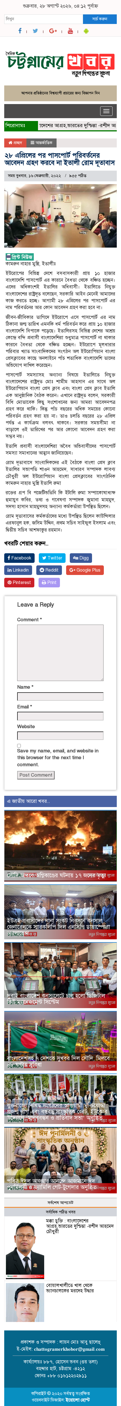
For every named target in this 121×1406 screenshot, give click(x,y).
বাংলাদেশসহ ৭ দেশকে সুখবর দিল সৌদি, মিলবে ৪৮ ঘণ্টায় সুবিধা (58, 1061)
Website (26, 727)
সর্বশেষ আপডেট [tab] (60, 1202)
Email (24, 707)
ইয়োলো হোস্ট (78, 1400)
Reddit (51, 570)
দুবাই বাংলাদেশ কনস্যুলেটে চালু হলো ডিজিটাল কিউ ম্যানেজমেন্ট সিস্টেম (56, 999)
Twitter (54, 558)
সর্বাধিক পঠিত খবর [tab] (60, 1212)
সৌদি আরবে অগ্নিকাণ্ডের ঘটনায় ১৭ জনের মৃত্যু (56, 875)
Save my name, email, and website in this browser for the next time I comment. (57, 758)
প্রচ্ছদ (17, 142)
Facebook (20, 558)
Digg (83, 558)
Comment (29, 620)
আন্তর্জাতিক (43, 142)
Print (51, 582)
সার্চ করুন (99, 18)
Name (25, 687)
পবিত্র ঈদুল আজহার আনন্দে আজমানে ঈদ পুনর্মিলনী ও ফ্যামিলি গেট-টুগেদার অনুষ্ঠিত (52, 1184)
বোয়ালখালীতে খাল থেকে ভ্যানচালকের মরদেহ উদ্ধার (70, 1288)
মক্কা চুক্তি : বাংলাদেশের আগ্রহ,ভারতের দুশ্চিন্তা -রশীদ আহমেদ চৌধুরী (80, 1226)
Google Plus (87, 570)
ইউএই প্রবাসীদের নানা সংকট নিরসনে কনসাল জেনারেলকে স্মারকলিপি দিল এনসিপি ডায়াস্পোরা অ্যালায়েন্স (58, 927)
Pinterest (21, 582)
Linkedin (20, 570)
